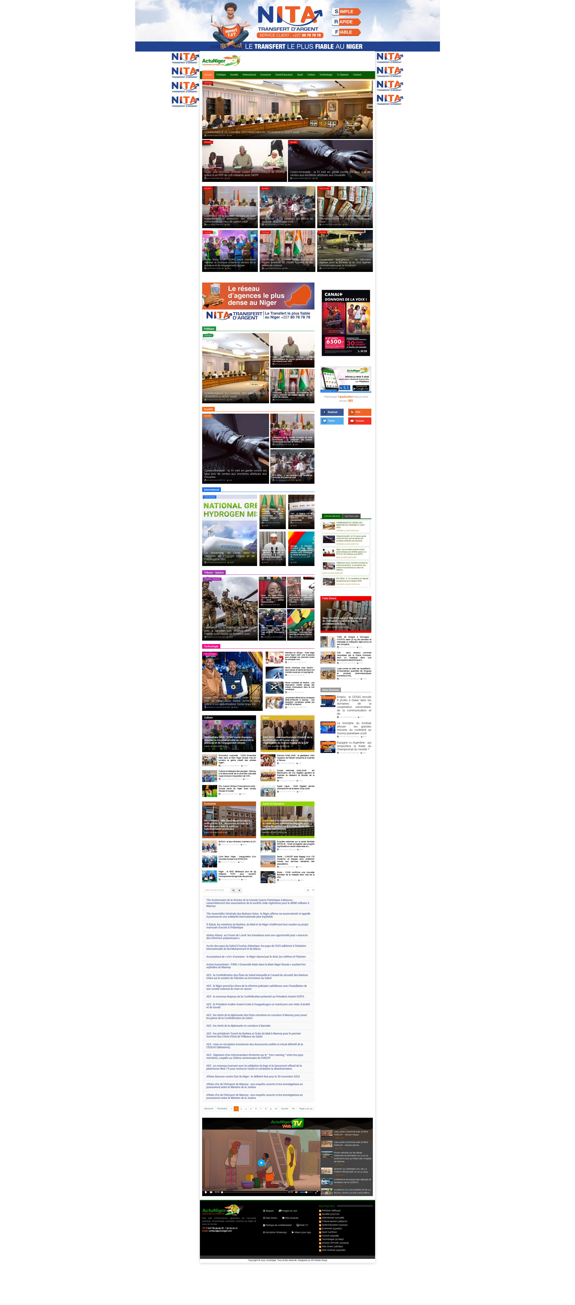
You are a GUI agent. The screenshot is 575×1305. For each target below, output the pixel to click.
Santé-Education (284, 74)
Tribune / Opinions (212, 579)
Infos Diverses (328, 697)
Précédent (222, 1108)
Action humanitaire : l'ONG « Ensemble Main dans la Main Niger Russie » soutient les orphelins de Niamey (256, 966)
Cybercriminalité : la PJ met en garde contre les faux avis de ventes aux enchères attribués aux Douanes (351, 538)
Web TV (303, 1225)
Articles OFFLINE (330, 1243)
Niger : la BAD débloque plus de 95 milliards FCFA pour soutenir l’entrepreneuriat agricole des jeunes (237, 874)
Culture (311, 74)
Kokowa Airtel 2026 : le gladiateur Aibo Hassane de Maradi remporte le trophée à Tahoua (295, 757)
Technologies (210, 654)
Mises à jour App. (302, 1232)
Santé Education (330, 1225)
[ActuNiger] (223, 60)
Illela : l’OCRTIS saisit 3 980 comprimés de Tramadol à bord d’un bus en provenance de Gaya (345, 620)
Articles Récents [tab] (332, 516)
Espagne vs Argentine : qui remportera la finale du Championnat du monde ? (354, 746)
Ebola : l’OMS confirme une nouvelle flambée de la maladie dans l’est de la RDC (295, 874)
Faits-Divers (324, 188)
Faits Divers (327, 1246)
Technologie (325, 74)
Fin (293, 1108)
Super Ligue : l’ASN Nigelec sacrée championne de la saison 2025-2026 (295, 787)
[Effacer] (239, 890)
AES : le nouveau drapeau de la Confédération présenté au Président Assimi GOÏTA (255, 996)
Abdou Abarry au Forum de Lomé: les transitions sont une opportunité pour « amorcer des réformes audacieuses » (257, 936)
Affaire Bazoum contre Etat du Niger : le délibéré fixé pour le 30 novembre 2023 (253, 1076)
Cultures (207, 232)
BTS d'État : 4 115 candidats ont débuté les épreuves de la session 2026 (352, 579)
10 (276, 1108)
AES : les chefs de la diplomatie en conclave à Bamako (238, 1025)
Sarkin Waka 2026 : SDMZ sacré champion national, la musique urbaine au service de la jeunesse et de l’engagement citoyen (229, 739)
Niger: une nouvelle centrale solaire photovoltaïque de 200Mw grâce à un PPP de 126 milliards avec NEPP (351, 551)
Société (234, 74)
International (249, 74)
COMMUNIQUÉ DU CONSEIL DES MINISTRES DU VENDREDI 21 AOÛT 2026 (350, 524)
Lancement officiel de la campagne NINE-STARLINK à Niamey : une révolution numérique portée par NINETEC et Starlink (300, 701)
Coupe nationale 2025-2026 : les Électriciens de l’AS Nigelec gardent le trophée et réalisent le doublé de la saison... (295, 774)
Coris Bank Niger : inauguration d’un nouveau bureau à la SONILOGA (237, 857)
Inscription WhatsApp (276, 1232)
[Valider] (233, 890)
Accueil (208, 74)
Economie (265, 74)
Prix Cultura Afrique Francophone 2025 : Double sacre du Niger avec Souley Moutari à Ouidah (237, 788)
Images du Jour (289, 1211)
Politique (221, 74)
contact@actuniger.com (220, 1231)
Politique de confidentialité (278, 1225)
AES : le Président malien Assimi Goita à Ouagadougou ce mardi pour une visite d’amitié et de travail (258, 1005)
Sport (300, 74)
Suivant (284, 1108)
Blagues (269, 1211)
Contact (357, 74)
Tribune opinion (329, 1221)
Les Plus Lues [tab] (351, 516)
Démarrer (208, 1108)
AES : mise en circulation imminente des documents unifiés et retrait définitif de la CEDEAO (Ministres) (254, 1045)
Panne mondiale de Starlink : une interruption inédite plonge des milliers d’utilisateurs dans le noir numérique (300, 686)
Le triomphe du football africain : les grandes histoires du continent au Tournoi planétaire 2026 (354, 728)
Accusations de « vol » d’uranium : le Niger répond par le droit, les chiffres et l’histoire (256, 956)
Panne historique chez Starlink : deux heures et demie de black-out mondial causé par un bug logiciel (300, 670)
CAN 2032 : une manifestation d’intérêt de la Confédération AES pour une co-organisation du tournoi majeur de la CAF (287, 739)
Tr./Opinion (343, 74)
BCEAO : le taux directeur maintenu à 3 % (237, 841)
